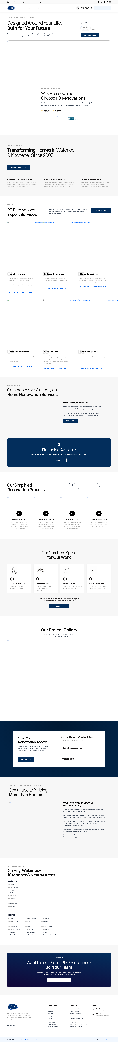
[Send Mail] (93, 1014)
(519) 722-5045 (86, 8)
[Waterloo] (41, 110)
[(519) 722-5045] (78, 8)
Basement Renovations (19, 352)
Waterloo (47, 110)
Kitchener (58, 110)
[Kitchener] (53, 110)
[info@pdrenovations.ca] (24, 2)
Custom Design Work (88, 352)
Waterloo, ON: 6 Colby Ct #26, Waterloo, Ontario (54, 2)
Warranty (23, 1040)
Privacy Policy (31, 1040)
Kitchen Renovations (88, 274)
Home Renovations (17, 274)
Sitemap (38, 1040)
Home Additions (51, 352)
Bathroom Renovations (54, 274)
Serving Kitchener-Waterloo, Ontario (77, 737)
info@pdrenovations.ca (31, 2)
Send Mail (98, 1013)
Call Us (98, 1008)
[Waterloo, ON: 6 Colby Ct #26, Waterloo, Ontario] (40, 2)
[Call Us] (93, 1009)
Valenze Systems (106, 1040)
